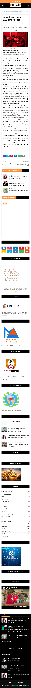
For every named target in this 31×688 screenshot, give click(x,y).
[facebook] (19, 1)
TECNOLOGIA (15, 536)
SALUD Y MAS (15, 528)
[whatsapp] (21, 251)
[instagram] (18, 1)
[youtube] (27, 251)
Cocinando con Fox (15, 501)
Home (10, 682)
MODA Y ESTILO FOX (15, 521)
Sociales (15, 533)
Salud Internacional (15, 531)
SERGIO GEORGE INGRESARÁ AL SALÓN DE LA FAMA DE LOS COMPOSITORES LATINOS (18, 183)
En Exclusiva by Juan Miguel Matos (15, 514)
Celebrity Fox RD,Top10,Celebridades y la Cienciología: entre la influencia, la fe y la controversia (18, 444)
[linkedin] (15, 248)
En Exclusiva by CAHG (14, 421)
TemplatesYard (14, 685)
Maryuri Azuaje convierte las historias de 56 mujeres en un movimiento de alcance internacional (18, 176)
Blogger (27, 685)
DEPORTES (15, 504)
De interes (15, 506)
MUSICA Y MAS (15, 524)
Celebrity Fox (15, 499)
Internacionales (9, 11)
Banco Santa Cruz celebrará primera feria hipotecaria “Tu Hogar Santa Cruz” (18, 636)
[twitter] (12, 1)
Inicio (4, 11)
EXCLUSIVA (15, 511)
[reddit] (27, 248)
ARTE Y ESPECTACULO (15, 491)
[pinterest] (15, 1)
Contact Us (20, 682)
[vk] (15, 251)
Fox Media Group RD (8, 23)
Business (15, 496)
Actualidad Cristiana (15, 494)
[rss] (4, 251)
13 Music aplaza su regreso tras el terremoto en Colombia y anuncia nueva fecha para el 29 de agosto (18, 430)
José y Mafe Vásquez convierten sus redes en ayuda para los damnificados (18, 189)
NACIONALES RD (15, 526)
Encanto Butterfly (15, 516)
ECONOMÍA (15, 509)
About (14, 682)
